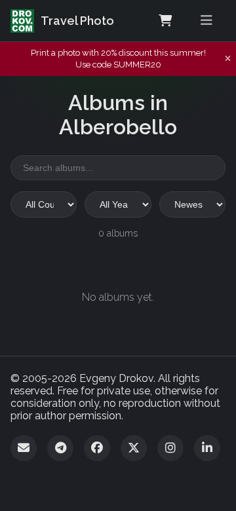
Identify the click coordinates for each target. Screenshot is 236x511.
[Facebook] (97, 448)
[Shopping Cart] (165, 21)
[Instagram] (170, 448)
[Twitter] (134, 448)
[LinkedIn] (207, 448)
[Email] (23, 448)
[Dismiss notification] (228, 59)
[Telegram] (60, 448)
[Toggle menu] (206, 20)
